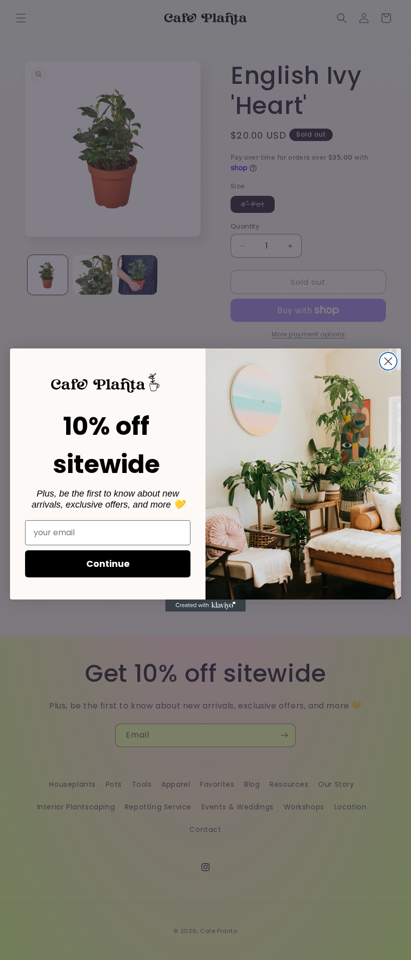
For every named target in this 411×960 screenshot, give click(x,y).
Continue (108, 563)
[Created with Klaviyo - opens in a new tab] (205, 605)
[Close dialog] (388, 361)
